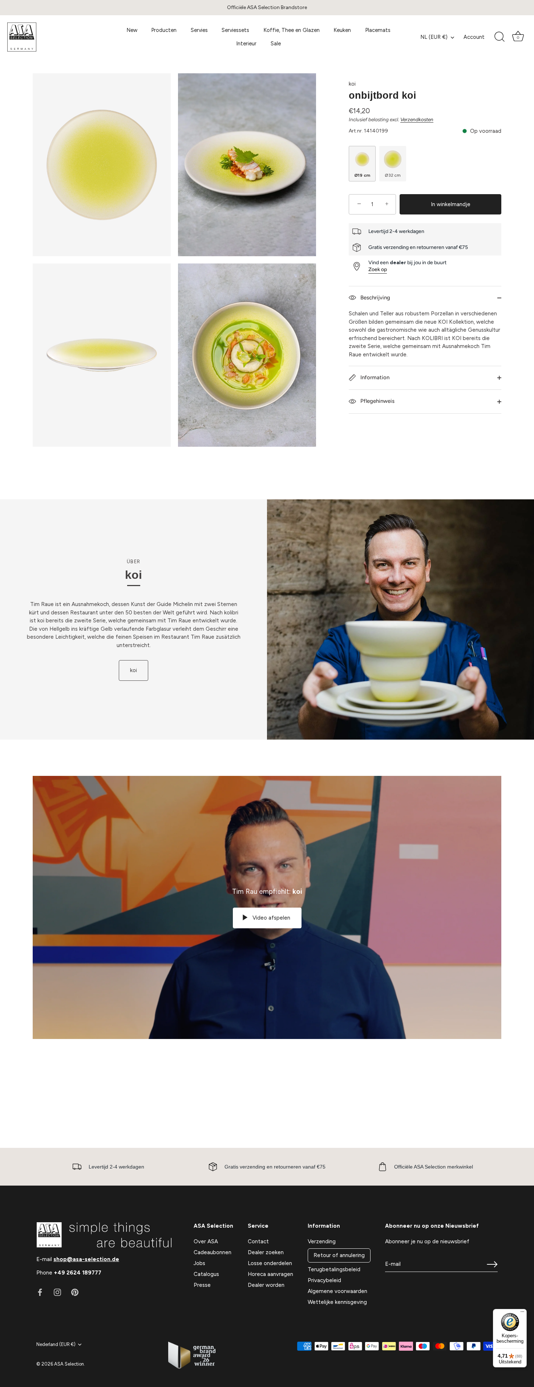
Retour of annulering (339, 1255)
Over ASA (206, 1241)
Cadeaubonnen (212, 1252)
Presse (202, 1285)
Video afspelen (270, 918)
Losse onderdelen (270, 1263)
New (131, 30)
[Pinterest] (74, 1292)
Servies (199, 30)
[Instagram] (57, 1292)
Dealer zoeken (266, 1252)
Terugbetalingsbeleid (334, 1269)
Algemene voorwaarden (337, 1291)
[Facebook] (40, 1292)
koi (352, 84)
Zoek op (377, 269)
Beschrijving (374, 297)
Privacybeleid (324, 1280)
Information (374, 377)
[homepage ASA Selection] (55, 37)
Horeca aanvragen (270, 1274)
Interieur (246, 43)
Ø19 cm (362, 175)
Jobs (199, 1263)
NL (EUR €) (434, 37)
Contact (258, 1241)
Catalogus (206, 1274)
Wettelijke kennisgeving (337, 1302)
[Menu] (522, 1313)
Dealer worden (266, 1285)
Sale (276, 43)
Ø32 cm (393, 175)
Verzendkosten (416, 119)
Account (474, 37)
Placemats (378, 30)
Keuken (342, 30)
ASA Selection (69, 1364)
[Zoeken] (499, 37)
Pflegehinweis (377, 401)
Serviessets (235, 30)
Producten (164, 30)
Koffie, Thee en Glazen (291, 30)
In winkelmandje (450, 204)
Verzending (322, 1241)
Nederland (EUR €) (56, 1344)
